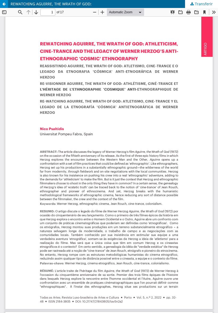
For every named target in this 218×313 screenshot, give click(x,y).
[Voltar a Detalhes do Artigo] (4, 4)
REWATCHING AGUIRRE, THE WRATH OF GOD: (51, 3)
